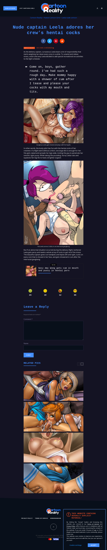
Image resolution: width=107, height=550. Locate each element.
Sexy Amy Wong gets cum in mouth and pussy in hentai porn (58, 269)
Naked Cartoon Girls (52, 18)
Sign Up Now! (10, 8)
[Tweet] (49, 41)
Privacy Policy (26, 518)
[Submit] (62, 41)
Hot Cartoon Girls (27, 8)
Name (26, 343)
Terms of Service (41, 518)
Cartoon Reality (36, 18)
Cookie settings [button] (76, 545)
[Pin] (56, 41)
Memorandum (55, 518)
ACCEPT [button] (93, 545)
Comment (28, 319)
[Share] (43, 41)
